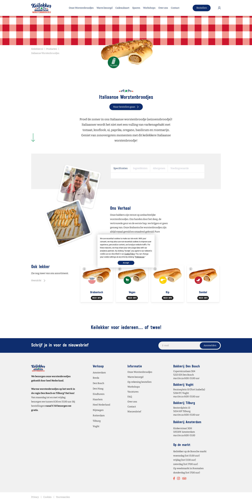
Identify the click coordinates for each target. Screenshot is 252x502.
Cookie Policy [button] (129, 254)
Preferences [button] (139, 257)
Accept (126, 263)
